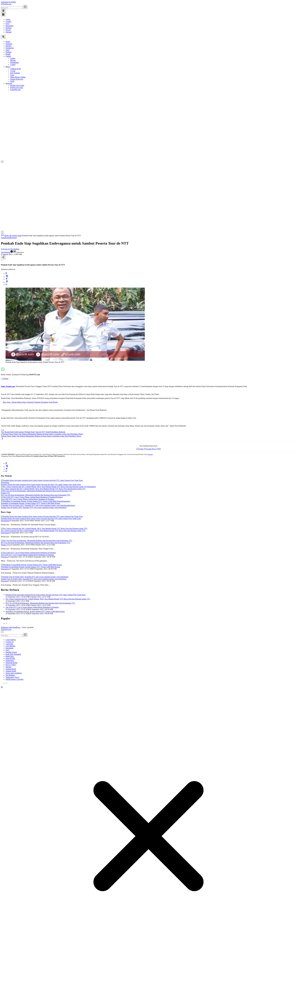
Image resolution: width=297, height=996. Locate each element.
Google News (151, 449)
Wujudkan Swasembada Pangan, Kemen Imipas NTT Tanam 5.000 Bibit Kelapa (30, 503)
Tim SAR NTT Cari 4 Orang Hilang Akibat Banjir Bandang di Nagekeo (27, 499)
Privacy (8, 30)
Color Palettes (11, 640)
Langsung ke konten (8, 2)
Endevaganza (19, 432)
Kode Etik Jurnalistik (13, 654)
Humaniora (5, 482)
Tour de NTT (40, 432)
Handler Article (11, 652)
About (8, 19)
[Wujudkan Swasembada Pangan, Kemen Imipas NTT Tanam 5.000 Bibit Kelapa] (31, 501)
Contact (8, 22)
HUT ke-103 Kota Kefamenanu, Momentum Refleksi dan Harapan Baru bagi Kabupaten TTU (35, 495)
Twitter (141, 449)
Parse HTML (10, 658)
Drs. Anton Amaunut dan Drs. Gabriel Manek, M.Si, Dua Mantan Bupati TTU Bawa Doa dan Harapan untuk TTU (43, 489)
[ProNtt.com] (6, 4)
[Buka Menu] (3, 15)
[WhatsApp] (6, 285)
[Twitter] (7, 277)
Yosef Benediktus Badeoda (55, 432)
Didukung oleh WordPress (10, 627)
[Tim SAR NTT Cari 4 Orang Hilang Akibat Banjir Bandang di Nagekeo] (28, 497)
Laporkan (150, 454)
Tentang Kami (11, 669)
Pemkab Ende (30, 432)
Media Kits (10, 656)
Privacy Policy (11, 665)
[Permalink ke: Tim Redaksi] (10, 249)
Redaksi (8, 28)
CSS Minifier (10, 646)
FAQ (7, 24)
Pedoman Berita (11, 663)
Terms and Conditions (14, 673)
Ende (3, 238)
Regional (13, 238)
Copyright (9, 644)
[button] (25, 7)
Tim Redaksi (5, 252)
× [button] (2, 632)
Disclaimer (9, 26)
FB (159, 449)
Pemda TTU (5, 493)
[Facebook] (6, 273)
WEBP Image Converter (14, 679)
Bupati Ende (9, 432)
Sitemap (8, 32)
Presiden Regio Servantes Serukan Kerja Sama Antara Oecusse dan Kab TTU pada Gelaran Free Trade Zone (41, 485)
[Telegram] (6, 279)
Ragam (7, 238)
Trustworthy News (12, 677)
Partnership (10, 661)
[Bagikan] (3, 257)
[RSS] (6, 623)
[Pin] (7, 282)
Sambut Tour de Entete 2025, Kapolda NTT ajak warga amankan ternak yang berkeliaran (33, 507)
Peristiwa (59, 497)
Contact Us (10, 642)
